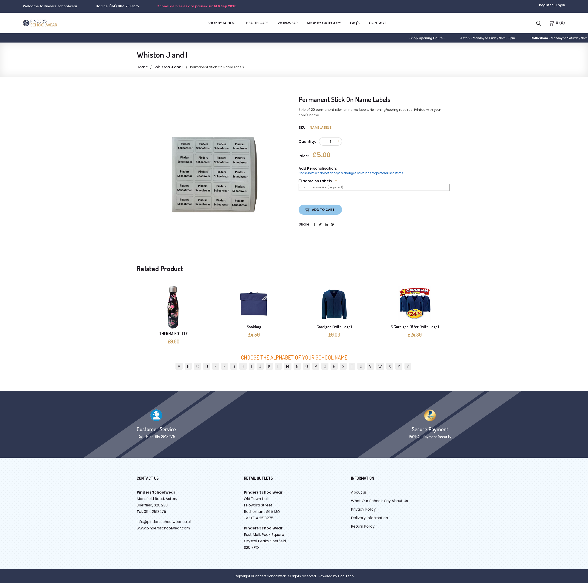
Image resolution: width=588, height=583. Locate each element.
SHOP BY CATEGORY (324, 22)
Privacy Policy (363, 509)
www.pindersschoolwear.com (163, 528)
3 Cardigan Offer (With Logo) (414, 326)
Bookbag (253, 326)
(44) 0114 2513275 (124, 6)
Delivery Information (369, 517)
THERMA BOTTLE (173, 333)
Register (546, 5)
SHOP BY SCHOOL (222, 22)
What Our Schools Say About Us (379, 500)
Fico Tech (346, 576)
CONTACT (377, 22)
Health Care (257, 22)
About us (359, 492)
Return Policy (363, 526)
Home (142, 67)
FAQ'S (355, 22)
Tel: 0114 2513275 (151, 511)
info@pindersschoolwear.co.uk (164, 521)
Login (560, 5)
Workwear (288, 22)
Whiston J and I (169, 67)
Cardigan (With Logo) (334, 326)
